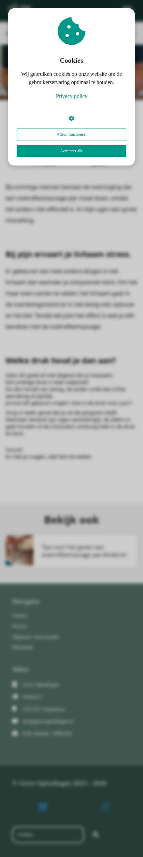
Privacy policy (71, 96)
